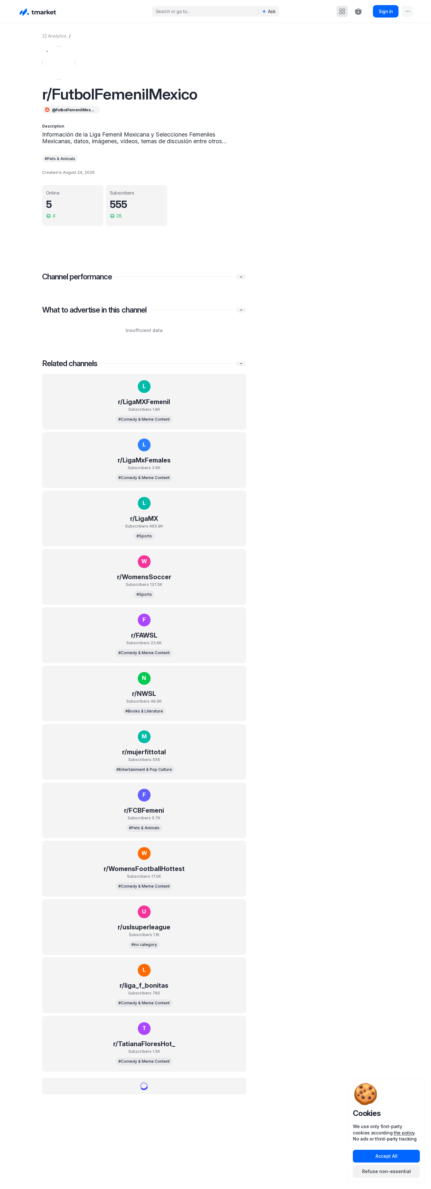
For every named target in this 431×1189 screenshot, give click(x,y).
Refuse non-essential (386, 1171)
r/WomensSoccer (144, 577)
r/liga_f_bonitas (144, 985)
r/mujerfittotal (144, 752)
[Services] (342, 11)
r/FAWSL (144, 635)
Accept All (386, 1156)
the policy (404, 1132)
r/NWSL (144, 694)
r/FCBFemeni (144, 810)
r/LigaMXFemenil (144, 402)
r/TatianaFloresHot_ (144, 1044)
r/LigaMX (144, 518)
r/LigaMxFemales (144, 460)
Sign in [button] (386, 11)
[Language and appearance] (407, 11)
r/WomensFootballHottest (144, 869)
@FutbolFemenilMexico (73, 109)
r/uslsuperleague (144, 927)
